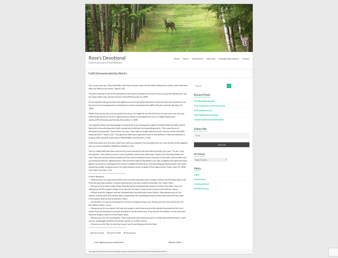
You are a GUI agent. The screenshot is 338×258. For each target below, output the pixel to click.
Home (177, 58)
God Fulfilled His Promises (206, 115)
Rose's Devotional (107, 58)
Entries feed (199, 179)
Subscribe (210, 58)
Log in (196, 174)
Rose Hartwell (98, 233)
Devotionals (197, 58)
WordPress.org (201, 188)
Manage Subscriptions (229, 58)
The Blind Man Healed (204, 101)
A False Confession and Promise (209, 119)
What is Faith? (176, 242)
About (186, 58)
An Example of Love (203, 110)
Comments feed (201, 184)
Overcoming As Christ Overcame (209, 105)
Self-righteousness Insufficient (107, 242)
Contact (245, 58)
